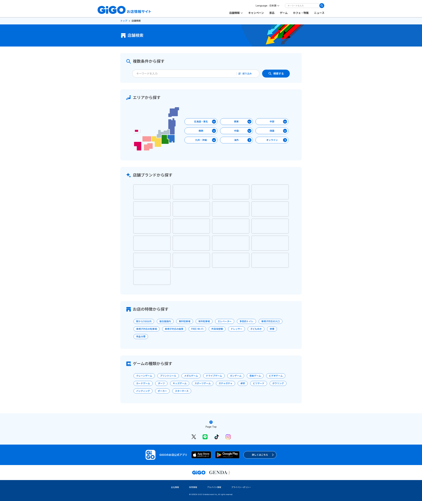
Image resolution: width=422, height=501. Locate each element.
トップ (123, 20)
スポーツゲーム (203, 383)
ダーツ (161, 383)
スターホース (182, 390)
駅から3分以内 (143, 321)
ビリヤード (258, 383)
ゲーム (284, 13)
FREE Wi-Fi (197, 328)
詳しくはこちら (260, 454)
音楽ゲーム (255, 375)
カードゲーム (143, 383)
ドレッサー (236, 328)
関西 (201, 130)
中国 (236, 130)
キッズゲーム (180, 383)
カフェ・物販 (301, 13)
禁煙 (272, 328)
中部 (272, 121)
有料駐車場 (204, 321)
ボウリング (278, 383)
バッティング (143, 390)
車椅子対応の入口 (270, 321)
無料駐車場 (184, 321)
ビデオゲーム (276, 375)
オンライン (272, 140)
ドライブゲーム (214, 375)
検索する (278, 73)
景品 (271, 13)
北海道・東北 (201, 121)
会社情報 (175, 487)
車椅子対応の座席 (174, 328)
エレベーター (225, 321)
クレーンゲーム (144, 375)
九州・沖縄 (201, 140)
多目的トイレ (246, 321)
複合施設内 (165, 321)
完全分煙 (140, 336)
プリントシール (168, 375)
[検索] (321, 5)
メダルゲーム (191, 375)
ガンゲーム (235, 375)
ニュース (319, 13)
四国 (272, 130)
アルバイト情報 (214, 487)
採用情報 (193, 487)
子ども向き (256, 328)
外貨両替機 (217, 328)
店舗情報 (234, 13)
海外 (236, 140)
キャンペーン (256, 13)
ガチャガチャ (225, 383)
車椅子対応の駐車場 (146, 328)
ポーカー (162, 390)
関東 (236, 121)
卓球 (242, 383)
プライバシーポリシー (241, 487)
